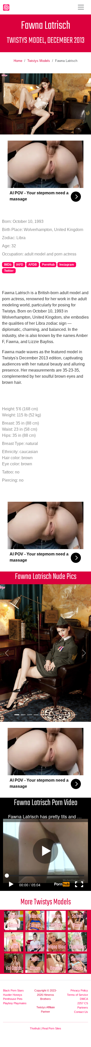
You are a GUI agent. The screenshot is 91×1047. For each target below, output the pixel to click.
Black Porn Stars (13, 990)
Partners (82, 1007)
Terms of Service (77, 994)
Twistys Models (38, 61)
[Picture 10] (74, 715)
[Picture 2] (23, 715)
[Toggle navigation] (81, 7)
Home (18, 61)
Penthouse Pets (12, 998)
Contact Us (81, 1011)
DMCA (84, 998)
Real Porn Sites (51, 1028)
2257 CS (82, 1003)
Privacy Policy (79, 990)
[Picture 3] (29, 715)
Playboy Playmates (15, 1003)
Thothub (35, 1028)
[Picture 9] (67, 715)
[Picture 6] (48, 715)
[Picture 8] (61, 715)
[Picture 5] (42, 715)
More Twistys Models (45, 902)
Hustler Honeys (12, 994)
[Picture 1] (16, 715)
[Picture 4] (36, 715)
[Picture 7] (55, 715)
